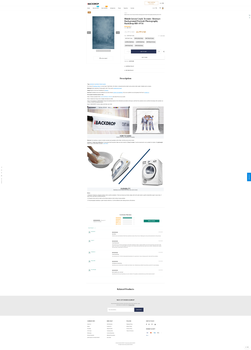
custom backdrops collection (106, 96)
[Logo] (93, 4)
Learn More (105, 143)
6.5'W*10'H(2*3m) (140, 42)
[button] (127, 26)
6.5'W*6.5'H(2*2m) (129, 42)
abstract (92, 84)
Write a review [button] (151, 221)
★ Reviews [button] (249, 177)
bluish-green (103, 84)
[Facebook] (147, 324)
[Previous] (89, 32)
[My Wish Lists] (160, 8)
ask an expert (104, 58)
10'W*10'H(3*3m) (129, 45)
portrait (97, 84)
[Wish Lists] (159, 51)
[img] (115, 232)
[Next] (118, 32)
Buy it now (144, 57)
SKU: (125, 28)
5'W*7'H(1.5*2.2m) (149, 38)
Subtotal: (126, 61)
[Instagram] (150, 324)
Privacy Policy (131, 305)
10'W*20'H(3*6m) (139, 45)
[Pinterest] (153, 324)
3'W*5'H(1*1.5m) (128, 38)
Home (125, 13)
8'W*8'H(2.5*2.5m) (151, 42)
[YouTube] (156, 324)
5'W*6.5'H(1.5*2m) (139, 38)
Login (160, 3)
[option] (103, 32)
